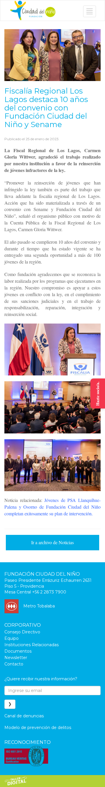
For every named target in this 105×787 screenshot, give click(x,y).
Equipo (11, 638)
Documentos (18, 651)
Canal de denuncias (24, 716)
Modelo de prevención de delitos (37, 727)
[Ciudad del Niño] (33, 10)
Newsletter (15, 657)
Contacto (13, 664)
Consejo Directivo (22, 632)
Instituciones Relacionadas (31, 644)
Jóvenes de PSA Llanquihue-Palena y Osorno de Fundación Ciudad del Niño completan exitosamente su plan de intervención (52, 507)
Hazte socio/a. (97, 394)
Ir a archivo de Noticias (52, 542)
